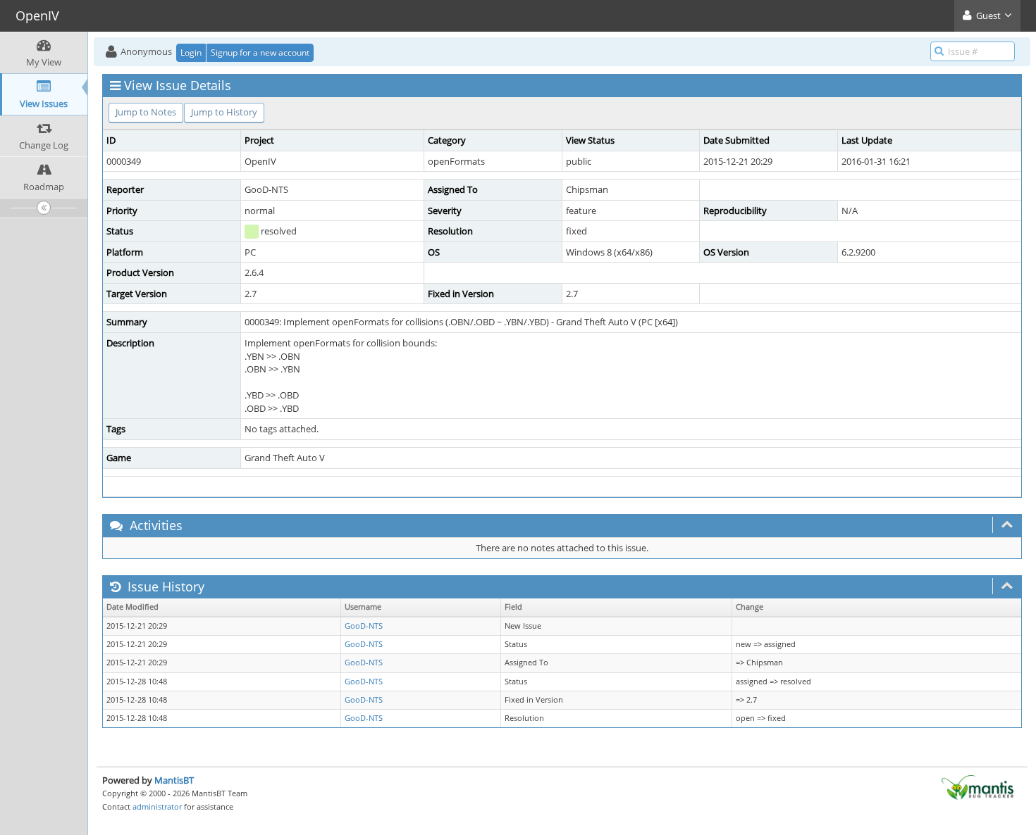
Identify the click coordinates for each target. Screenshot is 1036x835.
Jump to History (224, 112)
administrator (157, 806)
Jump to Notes (146, 112)
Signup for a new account (260, 52)
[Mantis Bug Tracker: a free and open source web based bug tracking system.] (977, 786)
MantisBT (174, 780)
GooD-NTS (364, 626)
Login (191, 52)
